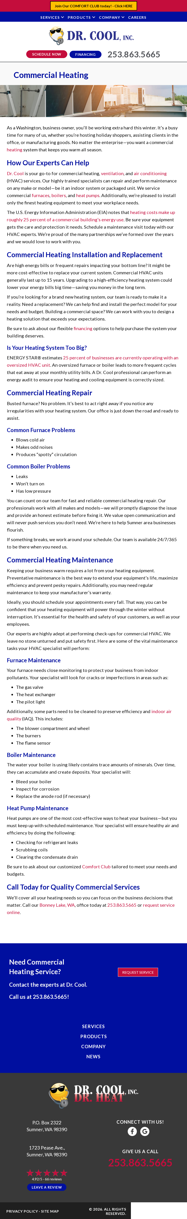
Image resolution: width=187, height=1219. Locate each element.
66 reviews (53, 1179)
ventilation (112, 173)
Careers (137, 17)
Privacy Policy (22, 1211)
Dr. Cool (15, 173)
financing (83, 328)
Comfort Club (96, 866)
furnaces (40, 195)
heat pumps (87, 195)
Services (50, 17)
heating (14, 149)
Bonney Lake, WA (57, 905)
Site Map (50, 1211)
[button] (62, 17)
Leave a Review (47, 1187)
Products (79, 17)
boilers (58, 195)
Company (109, 17)
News (93, 1056)
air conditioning (150, 173)
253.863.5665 (122, 905)
